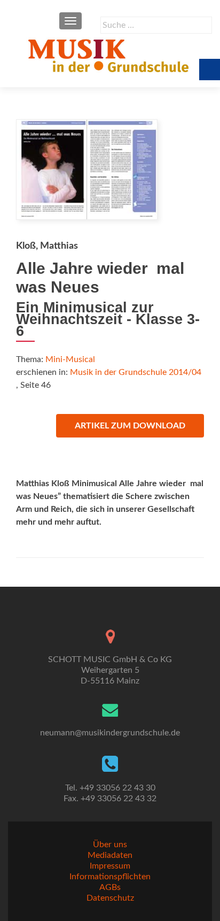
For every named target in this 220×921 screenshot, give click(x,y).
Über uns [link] (110, 844)
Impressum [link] (110, 866)
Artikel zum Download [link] (130, 425)
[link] (110, 55)
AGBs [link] (110, 887)
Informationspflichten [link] (110, 876)
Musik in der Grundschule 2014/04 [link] (135, 372)
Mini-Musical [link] (70, 359)
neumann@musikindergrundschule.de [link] (110, 732)
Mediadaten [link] (110, 855)
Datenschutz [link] (110, 898)
